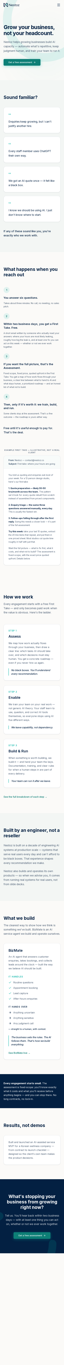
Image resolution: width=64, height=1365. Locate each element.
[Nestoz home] (11, 5)
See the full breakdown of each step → (25, 796)
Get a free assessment (20, 62)
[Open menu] (58, 5)
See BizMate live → (19, 1052)
